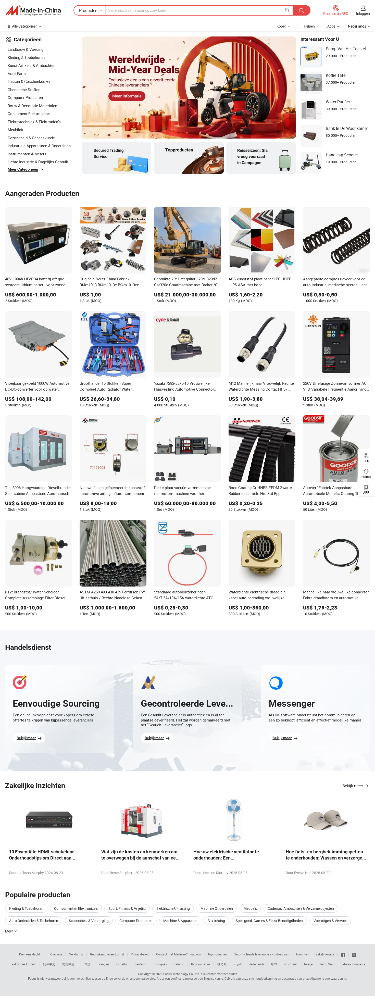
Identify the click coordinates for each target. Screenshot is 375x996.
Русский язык (200, 964)
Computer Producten (25, 97)
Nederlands (256, 964)
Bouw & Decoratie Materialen (32, 105)
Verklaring (76, 954)
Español (122, 964)
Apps (331, 26)
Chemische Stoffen (24, 89)
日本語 (86, 964)
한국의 (221, 964)
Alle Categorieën (25, 26)
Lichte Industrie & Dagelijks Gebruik (38, 161)
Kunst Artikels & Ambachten (31, 65)
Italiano (179, 964)
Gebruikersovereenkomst (107, 954)
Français (103, 964)
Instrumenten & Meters (27, 153)
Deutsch (140, 964)
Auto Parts (17, 73)
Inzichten (302, 954)
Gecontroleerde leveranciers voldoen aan (261, 954)
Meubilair (15, 129)
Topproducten (217, 954)
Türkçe (308, 964)
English (31, 964)
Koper (281, 26)
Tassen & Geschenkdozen (29, 81)
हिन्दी (274, 964)
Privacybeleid (140, 954)
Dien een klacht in (31, 954)
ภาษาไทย (290, 964)
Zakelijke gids (325, 954)
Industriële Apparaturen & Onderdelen (39, 145)
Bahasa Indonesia (353, 964)
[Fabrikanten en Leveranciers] (33, 10)
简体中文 (49, 964)
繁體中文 (68, 964)
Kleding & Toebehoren (26, 57)
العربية (237, 964)
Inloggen (363, 13)
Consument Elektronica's (29, 113)
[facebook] (343, 954)
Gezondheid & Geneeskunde (31, 137)
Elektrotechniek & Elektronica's (34, 121)
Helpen (309, 26)
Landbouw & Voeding (25, 49)
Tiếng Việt (326, 964)
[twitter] (354, 954)
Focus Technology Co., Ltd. (181, 974)
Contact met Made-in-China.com (178, 954)
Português (160, 964)
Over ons (56, 954)
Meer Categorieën (23, 169)
